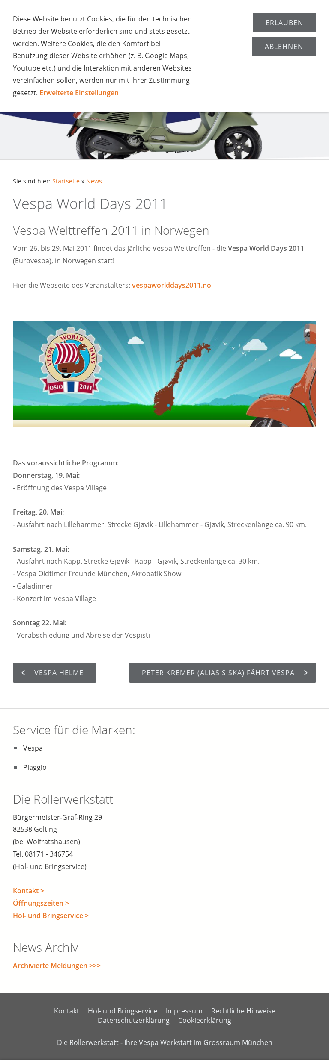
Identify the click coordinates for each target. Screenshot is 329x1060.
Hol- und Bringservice (122, 1011)
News (94, 181)
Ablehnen (284, 46)
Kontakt (66, 1011)
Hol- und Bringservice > (51, 915)
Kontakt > (28, 890)
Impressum (184, 1011)
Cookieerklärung (204, 1020)
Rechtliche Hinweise (243, 1011)
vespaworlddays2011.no (171, 285)
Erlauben (284, 22)
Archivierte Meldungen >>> (57, 965)
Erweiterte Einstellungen (79, 92)
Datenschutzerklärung (134, 1020)
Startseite (66, 181)
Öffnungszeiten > (41, 903)
